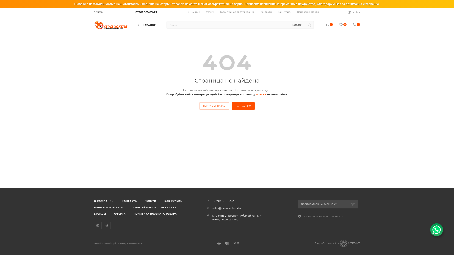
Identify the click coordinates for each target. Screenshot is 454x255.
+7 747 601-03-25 (145, 12)
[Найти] (309, 25)
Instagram (98, 225)
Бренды (100, 213)
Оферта (120, 213)
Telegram (107, 225)
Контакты (129, 201)
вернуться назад (214, 106)
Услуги (150, 201)
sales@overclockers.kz (226, 208)
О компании (104, 201)
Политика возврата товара (155, 213)
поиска (261, 94)
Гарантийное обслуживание (153, 207)
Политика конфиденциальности (323, 217)
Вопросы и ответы (108, 207)
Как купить (173, 201)
